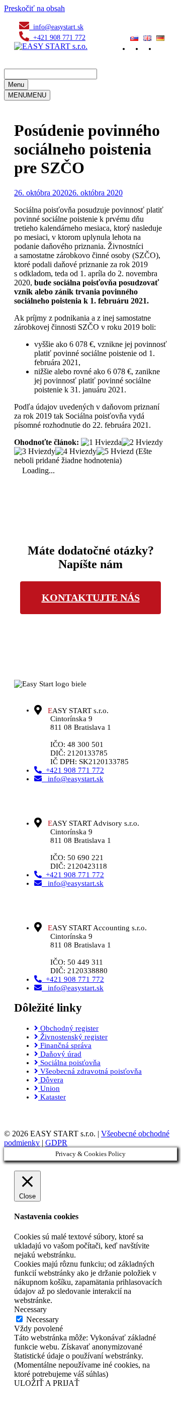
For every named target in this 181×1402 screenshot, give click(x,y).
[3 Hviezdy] (34, 451)
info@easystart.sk (56, 27)
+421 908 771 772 (57, 37)
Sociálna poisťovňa (69, 1063)
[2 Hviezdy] (142, 442)
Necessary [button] (30, 1309)
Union (49, 1088)
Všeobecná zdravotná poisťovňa (90, 1071)
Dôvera (50, 1080)
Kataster (52, 1097)
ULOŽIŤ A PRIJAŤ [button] (46, 1383)
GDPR (56, 1142)
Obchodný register (68, 1028)
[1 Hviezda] (101, 442)
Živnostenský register (73, 1037)
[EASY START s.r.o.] (50, 46)
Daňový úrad (59, 1054)
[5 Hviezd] (115, 451)
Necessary (42, 1319)
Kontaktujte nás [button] (91, 597)
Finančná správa (65, 1045)
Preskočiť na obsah (34, 8)
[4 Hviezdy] (76, 451)
